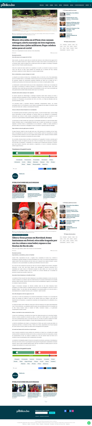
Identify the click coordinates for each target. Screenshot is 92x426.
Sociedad (71, 5)
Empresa (60, 5)
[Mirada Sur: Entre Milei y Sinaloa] (63, 14)
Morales (71, 46)
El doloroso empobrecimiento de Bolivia (71, 35)
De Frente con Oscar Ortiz (79, 5)
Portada (53, 162)
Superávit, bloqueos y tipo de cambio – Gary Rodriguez (72, 29)
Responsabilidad (36, 164)
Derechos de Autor (38, 421)
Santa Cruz (45, 164)
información (17, 162)
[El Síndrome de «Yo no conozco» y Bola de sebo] (63, 19)
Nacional (42, 162)
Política (56, 5)
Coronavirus (44, 159)
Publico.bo (24, 37)
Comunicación (28, 159)
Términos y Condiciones (53, 421)
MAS (68, 46)
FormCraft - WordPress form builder (42, 416)
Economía (51, 5)
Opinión (47, 5)
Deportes (87, 5)
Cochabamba (19, 159)
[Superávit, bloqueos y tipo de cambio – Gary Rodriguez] (63, 30)
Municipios (36, 162)
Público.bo (41, 5)
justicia (61, 46)
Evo (76, 44)
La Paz (24, 162)
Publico (76, 48)
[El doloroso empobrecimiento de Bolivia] (63, 35)
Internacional (66, 5)
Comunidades (36, 159)
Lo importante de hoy (20, 33)
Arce (61, 44)
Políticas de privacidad (45, 421)
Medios (29, 162)
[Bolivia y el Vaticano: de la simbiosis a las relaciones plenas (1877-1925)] (63, 24)
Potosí (23, 164)
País (48, 162)
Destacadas (65, 44)
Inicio (14, 33)
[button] (89, 423)
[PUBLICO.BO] (8, 5)
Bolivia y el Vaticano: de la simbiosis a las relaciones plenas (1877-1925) (72, 24)
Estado (51, 159)
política (64, 48)
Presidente (72, 48)
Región (29, 164)
